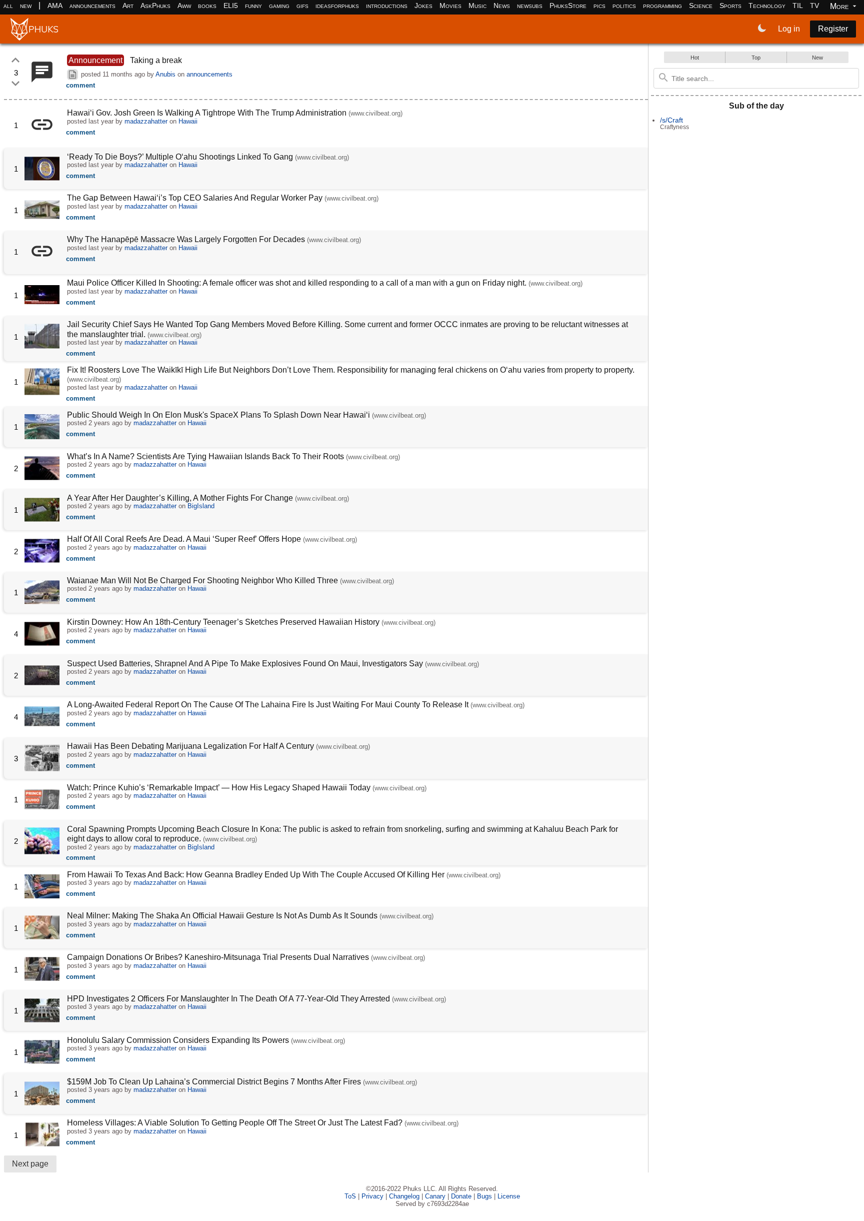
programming (662, 6)
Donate (461, 1196)
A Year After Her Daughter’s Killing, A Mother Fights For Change (180, 498)
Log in (789, 29)
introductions (387, 6)
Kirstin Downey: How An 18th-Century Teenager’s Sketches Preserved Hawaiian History (223, 622)
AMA (55, 6)
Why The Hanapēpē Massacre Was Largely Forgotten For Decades (186, 239)
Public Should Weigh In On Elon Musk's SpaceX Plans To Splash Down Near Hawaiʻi (218, 415)
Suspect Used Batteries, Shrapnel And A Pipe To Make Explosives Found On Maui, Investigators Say (245, 663)
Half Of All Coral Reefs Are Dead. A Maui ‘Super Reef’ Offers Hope (184, 539)
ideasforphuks (337, 6)
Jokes (423, 6)
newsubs (529, 6)
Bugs (484, 1196)
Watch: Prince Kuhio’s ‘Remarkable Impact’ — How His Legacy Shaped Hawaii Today (218, 787)
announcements (93, 6)
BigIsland (201, 506)
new (26, 6)
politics (624, 6)
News (502, 6)
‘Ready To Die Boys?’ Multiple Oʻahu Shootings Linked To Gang (180, 157)
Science (700, 6)
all (8, 6)
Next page (30, 1163)
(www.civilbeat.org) (375, 113)
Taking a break (156, 60)
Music (477, 6)
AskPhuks (155, 6)
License (509, 1196)
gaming (279, 6)
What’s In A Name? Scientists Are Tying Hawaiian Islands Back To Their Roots (205, 456)
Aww (184, 6)
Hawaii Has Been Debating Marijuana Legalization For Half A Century (191, 746)
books (207, 6)
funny (253, 6)
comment (80, 85)
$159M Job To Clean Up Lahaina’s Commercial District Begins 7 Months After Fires (214, 1081)
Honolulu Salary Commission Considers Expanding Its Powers (178, 1040)
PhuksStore (568, 6)
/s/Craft (671, 120)
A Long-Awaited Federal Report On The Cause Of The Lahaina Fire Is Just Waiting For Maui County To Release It (267, 704)
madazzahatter (146, 121)
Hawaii (188, 121)
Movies (451, 6)
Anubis (166, 74)
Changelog (404, 1196)
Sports (731, 6)
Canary (435, 1196)
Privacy (373, 1196)
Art (128, 6)
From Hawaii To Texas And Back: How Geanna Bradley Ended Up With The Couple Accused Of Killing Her (256, 874)
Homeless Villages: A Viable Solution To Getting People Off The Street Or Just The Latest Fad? (234, 1122)
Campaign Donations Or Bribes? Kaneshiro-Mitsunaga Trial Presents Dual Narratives (218, 957)
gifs (302, 6)
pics (600, 6)
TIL (797, 6)
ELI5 (231, 6)
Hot (694, 58)
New (817, 58)
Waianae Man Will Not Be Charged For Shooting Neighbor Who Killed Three (202, 580)
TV (814, 6)
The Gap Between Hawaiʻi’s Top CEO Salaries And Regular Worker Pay (194, 198)
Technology (767, 6)
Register (833, 29)
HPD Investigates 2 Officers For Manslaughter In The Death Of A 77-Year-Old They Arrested (228, 998)
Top (756, 58)
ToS (350, 1196)
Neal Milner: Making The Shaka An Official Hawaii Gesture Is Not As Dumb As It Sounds (223, 915)
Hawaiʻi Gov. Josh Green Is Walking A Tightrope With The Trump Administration (206, 113)
